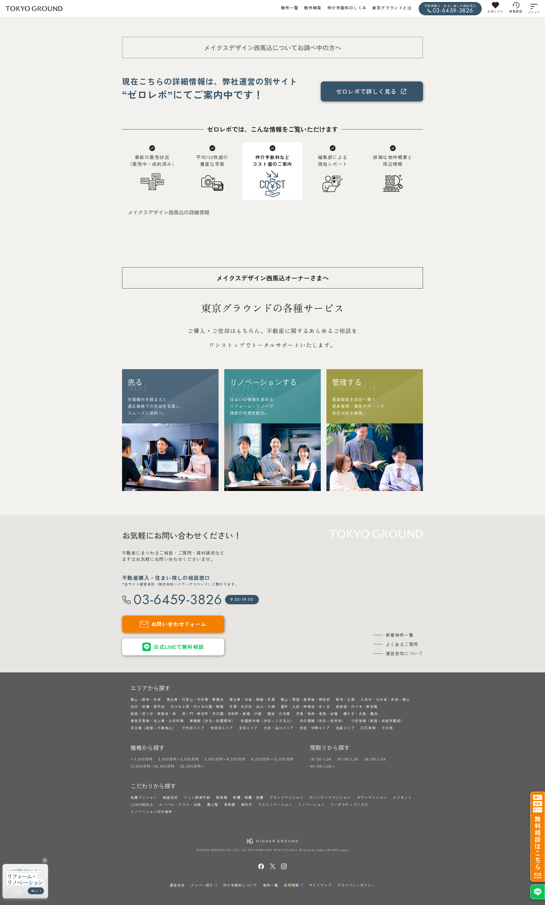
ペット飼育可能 (197, 797)
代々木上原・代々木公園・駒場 (197, 706)
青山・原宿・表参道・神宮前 (305, 699)
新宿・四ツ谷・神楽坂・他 (153, 713)
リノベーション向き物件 (151, 811)
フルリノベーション (275, 804)
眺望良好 (170, 797)
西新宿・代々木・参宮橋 (357, 706)
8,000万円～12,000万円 (272, 758)
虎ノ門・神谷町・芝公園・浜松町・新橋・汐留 (222, 713)
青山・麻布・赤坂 (146, 699)
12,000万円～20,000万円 (153, 766)
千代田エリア (193, 727)
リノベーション (311, 804)
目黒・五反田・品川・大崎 (252, 706)
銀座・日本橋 (278, 713)
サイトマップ (320, 885)
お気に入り (495, 11)
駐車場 (221, 797)
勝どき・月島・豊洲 (360, 713)
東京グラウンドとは (392, 8)
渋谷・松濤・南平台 (148, 706)
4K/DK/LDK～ (323, 766)
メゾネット (402, 797)
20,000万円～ (193, 766)
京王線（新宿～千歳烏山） (153, 727)
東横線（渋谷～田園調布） (212, 720)
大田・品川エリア (279, 727)
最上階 (212, 804)
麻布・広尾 (345, 699)
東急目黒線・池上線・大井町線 (157, 720)
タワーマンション (372, 797)
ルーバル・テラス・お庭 (180, 804)
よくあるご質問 (402, 644)
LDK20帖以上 (142, 804)
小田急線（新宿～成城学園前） (377, 720)
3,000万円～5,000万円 (178, 758)
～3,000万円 (142, 758)
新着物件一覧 (400, 635)
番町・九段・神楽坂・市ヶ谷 (305, 706)
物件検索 (313, 8)
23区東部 (368, 727)
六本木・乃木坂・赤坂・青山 (385, 699)
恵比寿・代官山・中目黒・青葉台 (195, 699)
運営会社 (177, 885)
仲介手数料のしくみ (347, 8)
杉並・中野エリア (315, 727)
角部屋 (229, 804)
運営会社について (404, 653)
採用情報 (291, 885)
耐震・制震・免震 (248, 797)
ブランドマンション (286, 797)
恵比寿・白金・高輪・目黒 (252, 699)
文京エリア (248, 727)
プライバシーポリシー (356, 885)
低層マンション (144, 797)
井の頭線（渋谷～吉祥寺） (322, 720)
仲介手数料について (240, 885)
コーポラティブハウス (349, 804)
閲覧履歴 (515, 11)
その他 (387, 727)
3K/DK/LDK (375, 758)
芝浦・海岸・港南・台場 (317, 713)
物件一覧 (290, 8)
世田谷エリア (221, 727)
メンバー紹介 (201, 885)
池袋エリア (345, 727)
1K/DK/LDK (321, 758)
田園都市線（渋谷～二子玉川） (267, 720)
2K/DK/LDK (348, 758)
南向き (246, 804)
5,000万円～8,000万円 (225, 758)
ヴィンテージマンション (330, 797)
